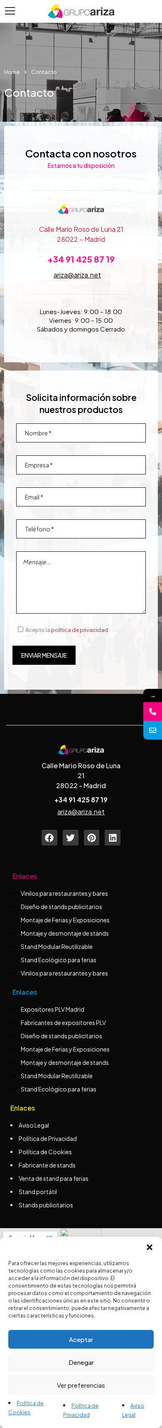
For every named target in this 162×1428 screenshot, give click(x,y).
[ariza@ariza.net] (152, 730)
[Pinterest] (92, 837)
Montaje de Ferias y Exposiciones (65, 920)
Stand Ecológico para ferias (58, 959)
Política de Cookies (45, 1151)
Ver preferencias (81, 1385)
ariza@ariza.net (77, 274)
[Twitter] (71, 837)
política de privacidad (79, 630)
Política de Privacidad (48, 1138)
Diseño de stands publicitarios (61, 906)
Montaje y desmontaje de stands (65, 933)
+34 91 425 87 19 (81, 259)
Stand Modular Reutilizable (57, 946)
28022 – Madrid (81, 239)
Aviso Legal (34, 1125)
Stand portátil (38, 1191)
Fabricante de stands (47, 1165)
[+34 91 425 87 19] (152, 711)
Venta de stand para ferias (53, 1178)
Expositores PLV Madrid (52, 1009)
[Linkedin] (112, 837)
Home (12, 72)
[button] (149, 1247)
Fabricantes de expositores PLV (63, 1022)
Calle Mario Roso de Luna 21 (81, 229)
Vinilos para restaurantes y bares (64, 893)
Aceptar (81, 1339)
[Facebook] (49, 837)
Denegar (81, 1362)
